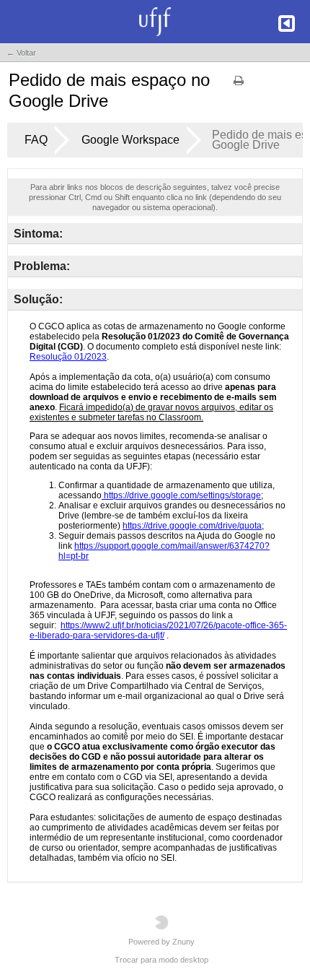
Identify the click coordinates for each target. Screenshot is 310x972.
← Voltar (21, 52)
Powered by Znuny (161, 941)
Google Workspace (130, 140)
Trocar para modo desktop (161, 959)
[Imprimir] (239, 85)
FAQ (36, 140)
